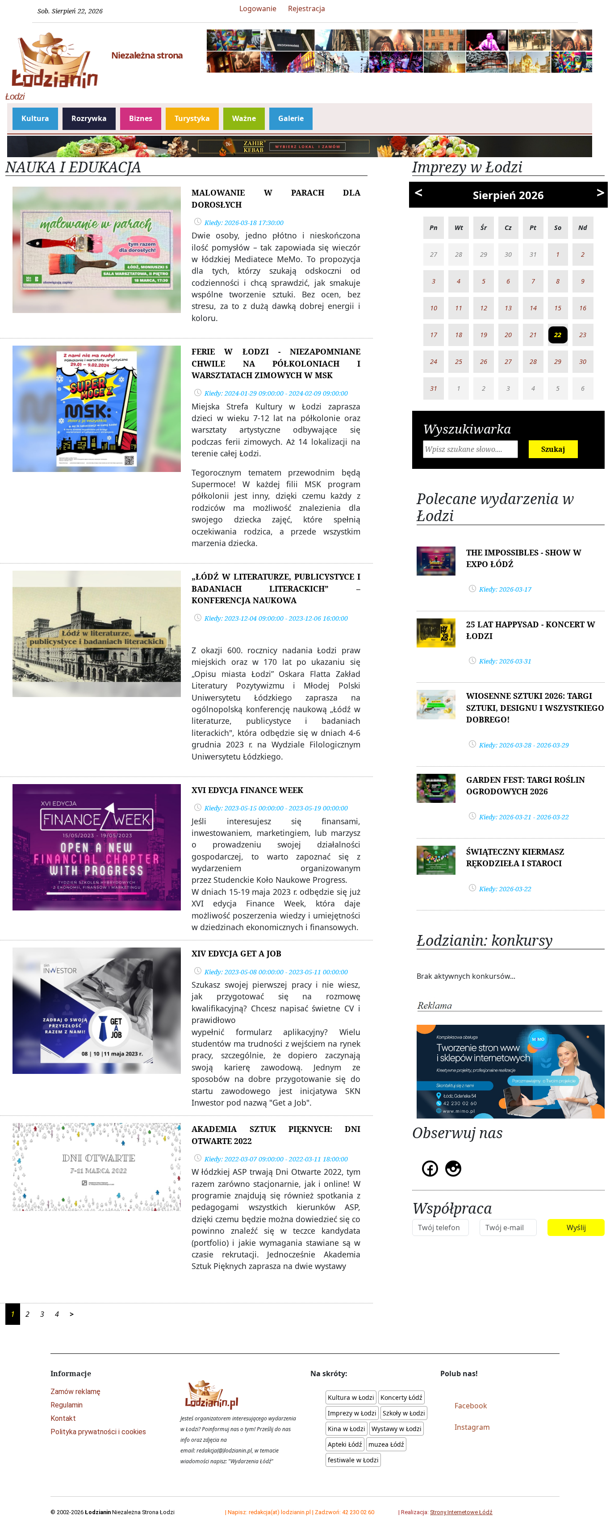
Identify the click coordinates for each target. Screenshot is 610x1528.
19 (483, 334)
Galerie (291, 118)
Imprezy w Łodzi (352, 1413)
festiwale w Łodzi (353, 1460)
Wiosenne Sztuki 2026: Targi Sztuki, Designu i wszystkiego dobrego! (535, 707)
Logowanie (257, 8)
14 (533, 308)
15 (557, 308)
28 (533, 361)
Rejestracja (306, 8)
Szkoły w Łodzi (404, 1413)
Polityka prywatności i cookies (98, 1432)
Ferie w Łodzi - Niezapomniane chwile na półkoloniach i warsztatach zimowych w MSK (276, 363)
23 (582, 334)
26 (483, 361)
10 (433, 308)
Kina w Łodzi (346, 1428)
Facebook (471, 1406)
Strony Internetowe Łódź (461, 1512)
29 (557, 361)
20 (508, 334)
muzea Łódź (386, 1444)
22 (557, 334)
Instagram (472, 1427)
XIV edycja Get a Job (236, 953)
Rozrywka (89, 118)
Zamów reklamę (75, 1391)
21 (533, 334)
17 (433, 334)
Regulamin (66, 1405)
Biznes (140, 118)
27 (508, 361)
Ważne (244, 118)
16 (582, 308)
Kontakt (63, 1418)
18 (458, 334)
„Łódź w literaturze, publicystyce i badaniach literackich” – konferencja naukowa (276, 588)
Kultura (35, 118)
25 (458, 361)
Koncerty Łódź (401, 1397)
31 (433, 388)
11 (458, 308)
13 (508, 308)
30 (582, 361)
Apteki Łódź (345, 1444)
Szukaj (553, 449)
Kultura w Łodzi (351, 1397)
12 (483, 308)
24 (433, 361)
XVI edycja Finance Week (247, 790)
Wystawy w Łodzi (397, 1428)
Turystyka (192, 118)
